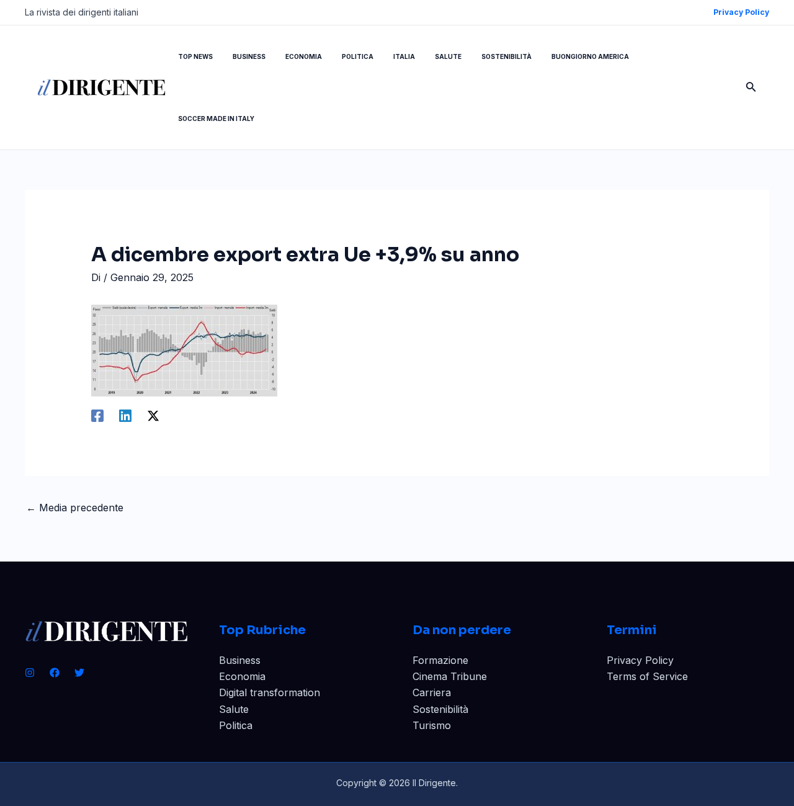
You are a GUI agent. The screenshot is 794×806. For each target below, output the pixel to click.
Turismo (432, 725)
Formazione (440, 660)
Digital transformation (269, 692)
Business (240, 660)
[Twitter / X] (153, 415)
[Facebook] (97, 415)
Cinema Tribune (450, 676)
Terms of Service (647, 676)
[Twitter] (79, 673)
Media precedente (74, 507)
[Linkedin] (125, 415)
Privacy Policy (640, 660)
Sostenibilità (440, 709)
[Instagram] (30, 673)
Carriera (432, 692)
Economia (242, 676)
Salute (234, 709)
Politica (235, 725)
